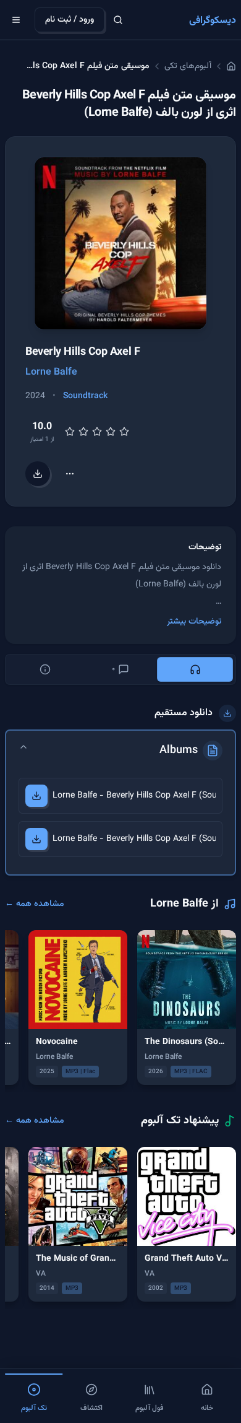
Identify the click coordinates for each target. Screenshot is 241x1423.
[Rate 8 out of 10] (110, 431)
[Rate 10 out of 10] (124, 431)
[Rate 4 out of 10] (83, 431)
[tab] (195, 669)
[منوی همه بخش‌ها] (16, 20)
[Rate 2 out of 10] (70, 431)
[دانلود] (36, 796)
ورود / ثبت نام (69, 20)
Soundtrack (85, 396)
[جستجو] (118, 20)
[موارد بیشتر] (69, 473)
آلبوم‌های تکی (187, 66)
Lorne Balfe (51, 372)
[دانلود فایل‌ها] (37, 473)
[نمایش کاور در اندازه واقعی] (120, 243)
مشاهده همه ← (34, 904)
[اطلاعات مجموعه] (45, 669)
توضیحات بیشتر (194, 622)
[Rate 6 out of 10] (97, 431)
